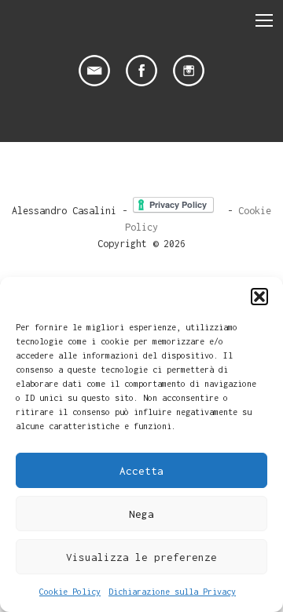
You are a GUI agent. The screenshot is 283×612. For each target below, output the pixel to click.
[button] (259, 296)
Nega (141, 514)
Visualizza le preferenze (141, 557)
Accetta (141, 470)
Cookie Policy (70, 591)
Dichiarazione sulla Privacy (172, 591)
